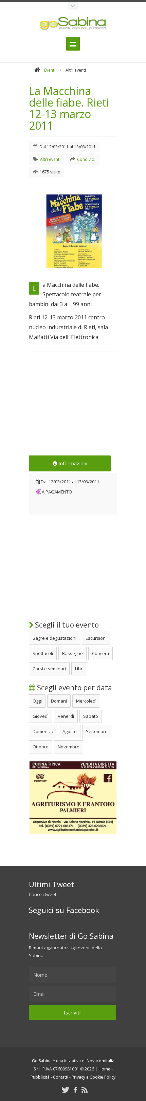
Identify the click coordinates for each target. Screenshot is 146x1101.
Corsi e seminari (49, 669)
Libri (79, 669)
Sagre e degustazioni (54, 638)
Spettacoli (43, 653)
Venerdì (66, 716)
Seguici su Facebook (64, 910)
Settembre (97, 731)
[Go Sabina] (37, 70)
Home (104, 1069)
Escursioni (96, 638)
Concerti (100, 653)
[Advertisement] (73, 402)
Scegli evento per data (73, 687)
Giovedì (41, 716)
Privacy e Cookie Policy (93, 1077)
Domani (59, 701)
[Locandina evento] (73, 231)
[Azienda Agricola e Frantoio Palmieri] (73, 833)
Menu (73, 44)
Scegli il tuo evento (66, 625)
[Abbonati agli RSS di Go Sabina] (84, 1090)
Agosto (69, 731)
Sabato (90, 716)
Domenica (43, 731)
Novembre (68, 747)
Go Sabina (42, 1061)
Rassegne (72, 653)
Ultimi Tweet (51, 884)
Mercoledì (86, 701)
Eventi (49, 70)
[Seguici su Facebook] (75, 1090)
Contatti (60, 1077)
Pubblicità (40, 1077)
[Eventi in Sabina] (73, 6)
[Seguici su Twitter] (65, 1090)
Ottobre (41, 747)
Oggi (37, 701)
